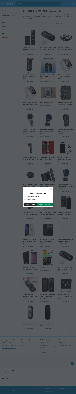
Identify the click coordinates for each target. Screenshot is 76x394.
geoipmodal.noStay (30, 204)
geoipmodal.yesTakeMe (45, 204)
